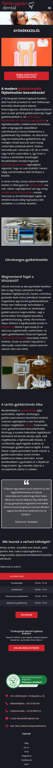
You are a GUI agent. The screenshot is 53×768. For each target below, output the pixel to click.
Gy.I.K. (26, 747)
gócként (28, 425)
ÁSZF (26, 764)
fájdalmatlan (36, 185)
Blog (27, 743)
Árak (26, 751)
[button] (49, 8)
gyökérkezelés (29, 88)
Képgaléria (26, 756)
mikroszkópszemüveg (13, 164)
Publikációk (26, 760)
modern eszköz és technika (16, 192)
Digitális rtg (7, 326)
